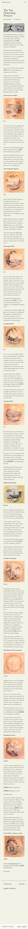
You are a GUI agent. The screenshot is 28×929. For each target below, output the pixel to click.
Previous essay (7, 884)
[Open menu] (25, 2)
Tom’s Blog (6, 2)
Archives (24, 926)
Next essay (21, 884)
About (19, 926)
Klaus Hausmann (13, 863)
